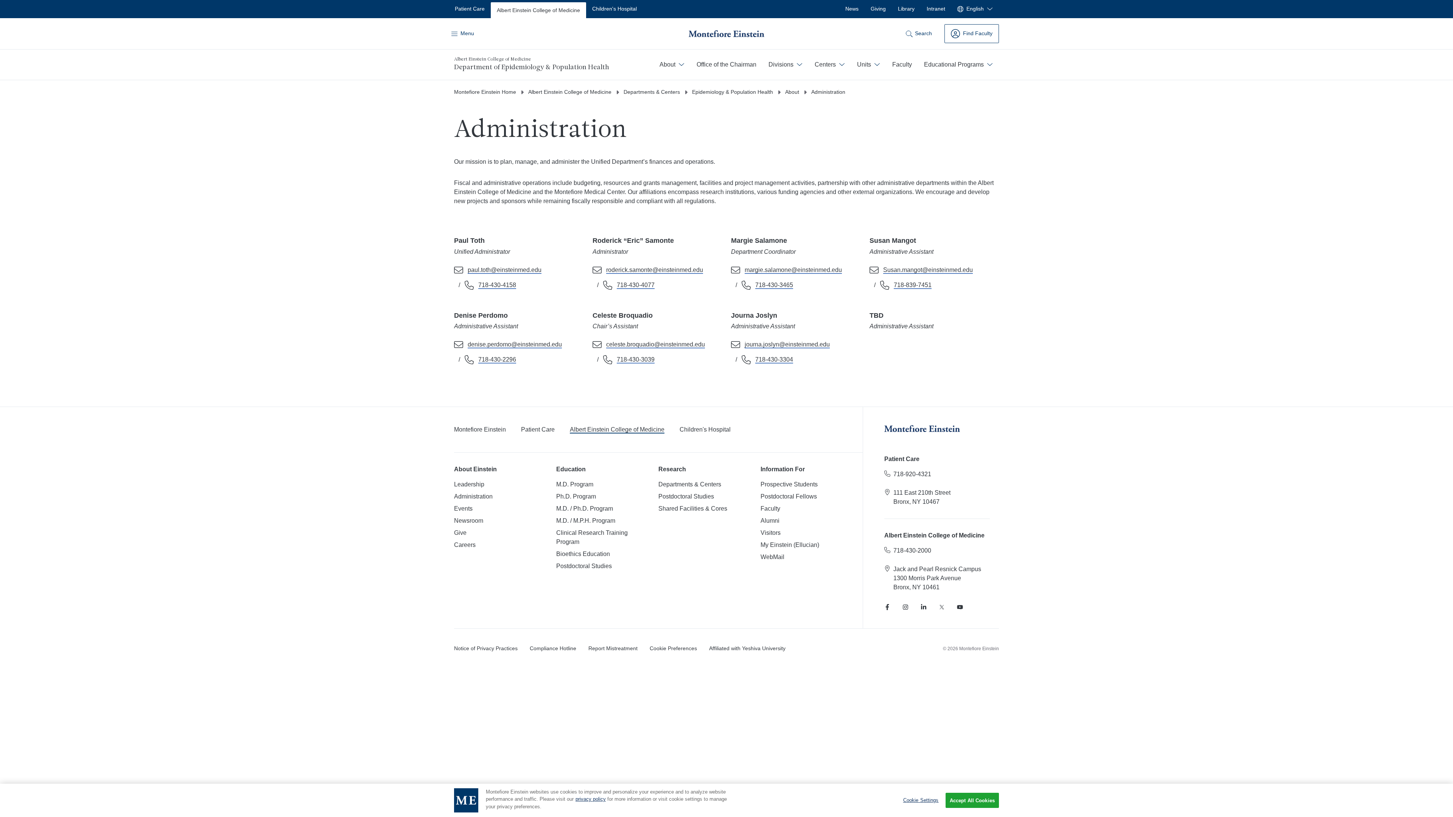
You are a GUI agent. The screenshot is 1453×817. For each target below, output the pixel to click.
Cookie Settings (921, 800)
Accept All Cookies (972, 800)
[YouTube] (960, 607)
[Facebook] (887, 607)
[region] (726, 800)
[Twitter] (942, 607)
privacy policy (591, 799)
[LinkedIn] (924, 607)
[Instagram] (905, 607)
